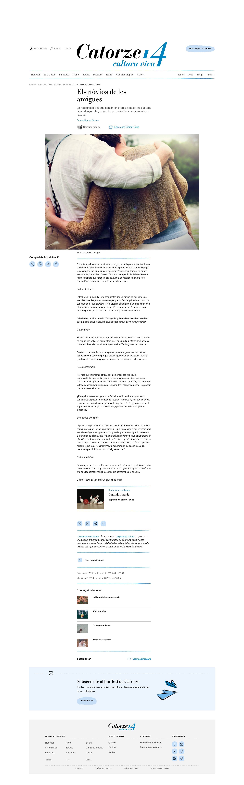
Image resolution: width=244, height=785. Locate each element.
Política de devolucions (160, 768)
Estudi (109, 74)
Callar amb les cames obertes (107, 597)
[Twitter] (32, 264)
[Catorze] (122, 730)
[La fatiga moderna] (82, 628)
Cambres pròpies (124, 74)
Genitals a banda (118, 495)
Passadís (98, 74)
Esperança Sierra (125, 536)
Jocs (190, 74)
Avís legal (79, 768)
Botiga (200, 74)
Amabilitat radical (102, 640)
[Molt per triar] (82, 614)
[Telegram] (48, 264)
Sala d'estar (49, 74)
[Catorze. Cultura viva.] (174, 744)
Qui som (112, 742)
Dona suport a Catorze (151, 747)
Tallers (181, 74)
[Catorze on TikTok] (181, 751)
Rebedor (35, 74)
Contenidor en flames (65, 84)
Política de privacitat (103, 768)
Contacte (112, 752)
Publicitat (112, 747)
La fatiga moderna (101, 625)
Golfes (140, 74)
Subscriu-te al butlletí (150, 742)
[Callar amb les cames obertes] (82, 600)
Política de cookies (131, 768)
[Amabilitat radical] (82, 643)
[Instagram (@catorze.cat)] (181, 744)
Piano (76, 74)
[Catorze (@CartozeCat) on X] (174, 751)
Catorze (32, 84)
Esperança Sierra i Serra (126, 127)
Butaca (86, 74)
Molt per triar (99, 611)
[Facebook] (56, 264)
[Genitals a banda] (90, 499)
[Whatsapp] (40, 264)
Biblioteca (64, 74)
